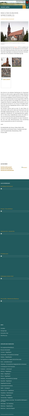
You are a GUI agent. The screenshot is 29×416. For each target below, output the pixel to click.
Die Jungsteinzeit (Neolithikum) (7, 347)
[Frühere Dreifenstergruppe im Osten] (6, 83)
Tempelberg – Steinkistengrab (7, 392)
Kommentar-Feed (4, 333)
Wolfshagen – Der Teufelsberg (7, 403)
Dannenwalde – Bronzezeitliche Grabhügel (9, 354)
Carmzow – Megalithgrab (6, 352)
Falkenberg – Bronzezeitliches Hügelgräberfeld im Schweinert (13, 364)
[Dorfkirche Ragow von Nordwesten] (6, 62)
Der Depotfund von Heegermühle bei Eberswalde (11, 359)
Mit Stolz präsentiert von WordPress (7, 414)
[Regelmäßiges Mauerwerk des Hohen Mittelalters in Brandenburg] (6, 72)
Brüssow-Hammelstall (5, 349)
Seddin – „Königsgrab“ (5, 388)
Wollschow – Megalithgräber (7, 406)
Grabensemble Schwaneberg (7, 385)
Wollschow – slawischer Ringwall (8, 408)
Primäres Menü (27, 7)
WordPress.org (4, 335)
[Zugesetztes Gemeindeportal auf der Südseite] (16, 62)
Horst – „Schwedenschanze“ (6, 361)
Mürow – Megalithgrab (5, 376)
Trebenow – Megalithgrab (6, 395)
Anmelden (3, 328)
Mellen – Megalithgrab (5, 373)
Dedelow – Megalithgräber (6, 357)
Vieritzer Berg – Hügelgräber (7, 397)
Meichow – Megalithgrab (6, 371)
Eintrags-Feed (3, 330)
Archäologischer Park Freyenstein (8, 366)
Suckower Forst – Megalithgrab (7, 390)
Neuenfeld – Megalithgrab (6, 380)
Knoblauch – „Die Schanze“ (6, 369)
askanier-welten (5, 7)
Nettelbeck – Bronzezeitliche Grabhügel (9, 378)
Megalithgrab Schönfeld (6, 383)
